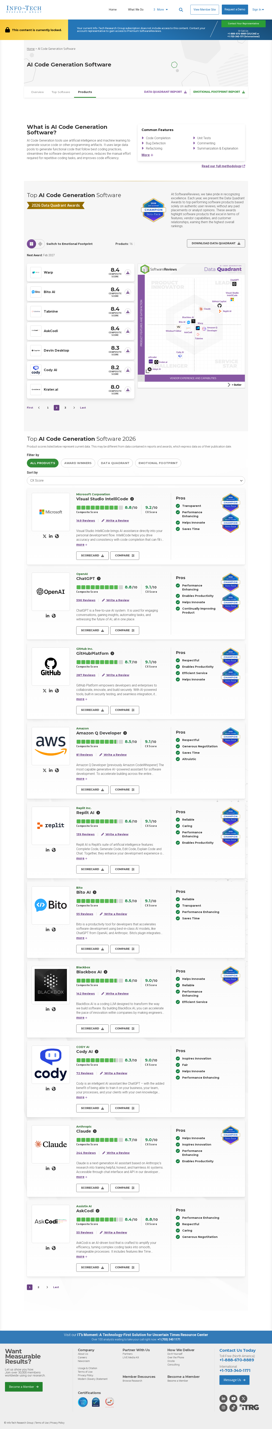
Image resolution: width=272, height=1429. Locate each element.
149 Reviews (85, 520)
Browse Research (132, 1380)
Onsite (171, 1361)
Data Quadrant (115, 463)
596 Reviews (85, 600)
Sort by (32, 472)
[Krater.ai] (36, 389)
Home (113, 9)
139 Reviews (85, 834)
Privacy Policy (85, 1375)
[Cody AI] (36, 369)
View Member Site (205, 9)
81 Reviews (84, 755)
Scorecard (90, 555)
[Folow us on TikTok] (233, 1408)
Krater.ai (51, 389)
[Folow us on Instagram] (223, 1408)
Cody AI (50, 370)
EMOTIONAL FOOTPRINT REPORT (216, 92)
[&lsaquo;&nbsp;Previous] (39, 408)
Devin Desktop (56, 350)
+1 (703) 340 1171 (169, 1339)
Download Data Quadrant (214, 243)
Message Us (233, 1380)
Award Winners (78, 463)
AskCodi (51, 331)
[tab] (31, 243)
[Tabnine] (36, 311)
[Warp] (36, 272)
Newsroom (84, 1361)
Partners (128, 1353)
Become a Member (22, 1387)
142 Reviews (85, 993)
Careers (82, 1357)
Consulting (173, 1364)
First (30, 407)
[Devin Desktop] (36, 350)
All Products (42, 463)
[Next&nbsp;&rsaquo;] (74, 408)
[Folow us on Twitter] (243, 1399)
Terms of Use (85, 1371)
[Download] (128, 272)
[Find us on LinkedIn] (223, 1399)
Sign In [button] (257, 9)
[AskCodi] (36, 330)
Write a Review (117, 520)
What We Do (136, 9)
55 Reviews (84, 914)
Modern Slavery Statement (93, 1378)
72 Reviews (84, 1073)
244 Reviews (86, 1153)
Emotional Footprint (158, 463)
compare (122, 555)
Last (83, 407)
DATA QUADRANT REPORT (163, 92)
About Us (83, 1353)
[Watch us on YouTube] (233, 1399)
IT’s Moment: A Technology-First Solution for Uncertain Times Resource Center (142, 1335)
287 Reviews (85, 675)
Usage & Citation (87, 1368)
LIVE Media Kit (131, 1357)
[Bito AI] (36, 291)
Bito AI (49, 292)
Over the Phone (175, 1357)
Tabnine (51, 311)
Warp (48, 272)
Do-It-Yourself (174, 1353)
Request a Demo (235, 9)
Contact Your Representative (243, 23)
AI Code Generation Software (56, 49)
